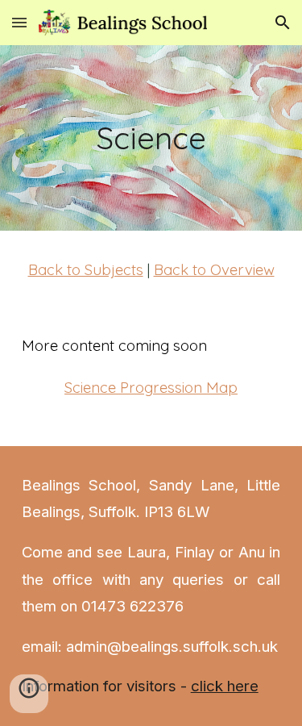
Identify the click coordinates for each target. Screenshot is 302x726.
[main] (151, 138)
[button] (19, 22)
